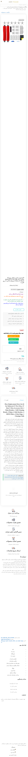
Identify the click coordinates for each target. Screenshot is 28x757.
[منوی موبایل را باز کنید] (25, 2)
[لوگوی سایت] (13, 1)
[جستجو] (4, 2)
